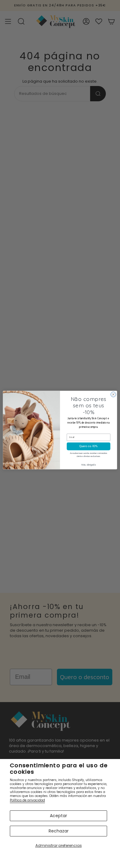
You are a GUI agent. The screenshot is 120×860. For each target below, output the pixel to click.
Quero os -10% (88, 446)
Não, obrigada (88, 465)
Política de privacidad (27, 800)
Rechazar (59, 831)
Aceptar (58, 816)
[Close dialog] (113, 394)
